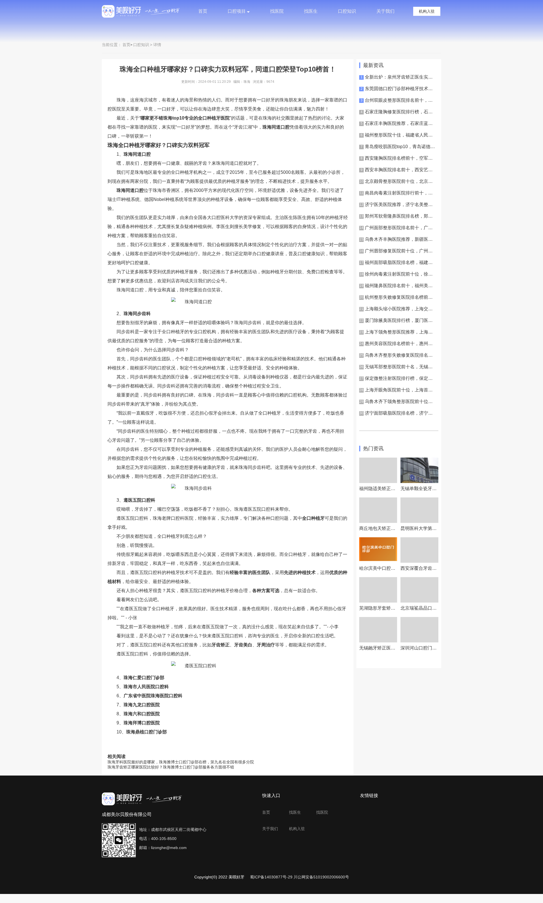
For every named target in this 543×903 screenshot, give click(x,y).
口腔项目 (237, 11)
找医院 (277, 11)
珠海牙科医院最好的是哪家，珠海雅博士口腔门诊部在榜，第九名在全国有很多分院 (180, 762)
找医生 (311, 11)
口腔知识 (347, 11)
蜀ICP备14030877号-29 (271, 877)
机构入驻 (427, 11)
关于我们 (385, 11)
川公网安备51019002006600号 (321, 877)
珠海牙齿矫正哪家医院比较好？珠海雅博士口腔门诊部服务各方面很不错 (170, 767)
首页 (202, 11)
